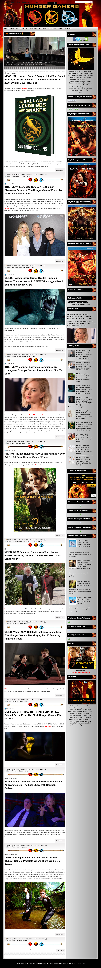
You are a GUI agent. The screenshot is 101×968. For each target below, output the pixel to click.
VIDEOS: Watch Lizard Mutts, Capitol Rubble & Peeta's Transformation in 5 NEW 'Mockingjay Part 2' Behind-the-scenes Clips (34, 281)
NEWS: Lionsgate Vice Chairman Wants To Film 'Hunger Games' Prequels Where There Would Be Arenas (32, 861)
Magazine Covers (44, 28)
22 (47, 68)
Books (60, 28)
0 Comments (40, 174)
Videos (6, 28)
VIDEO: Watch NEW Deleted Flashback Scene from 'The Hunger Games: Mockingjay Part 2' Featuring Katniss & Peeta (32, 635)
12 (27, 68)
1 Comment (39, 265)
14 (31, 68)
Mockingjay (15, 356)
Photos (18, 28)
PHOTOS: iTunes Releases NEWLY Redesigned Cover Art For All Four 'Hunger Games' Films (34, 455)
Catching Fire (16, 541)
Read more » (59, 170)
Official (25, 28)
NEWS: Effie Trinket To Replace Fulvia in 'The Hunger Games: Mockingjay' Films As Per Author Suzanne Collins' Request (84, 354)
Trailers (12, 2)
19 (41, 68)
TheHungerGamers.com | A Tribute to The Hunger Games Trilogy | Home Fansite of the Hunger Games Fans (56, 963)
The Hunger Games (28, 267)
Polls (54, 28)
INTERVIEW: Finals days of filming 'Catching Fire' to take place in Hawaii (84, 583)
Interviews (33, 28)
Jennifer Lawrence (17, 847)
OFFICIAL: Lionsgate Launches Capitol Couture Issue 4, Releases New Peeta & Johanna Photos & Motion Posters (84, 414)
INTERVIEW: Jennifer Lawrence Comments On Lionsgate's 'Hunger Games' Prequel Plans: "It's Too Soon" (33, 370)
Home (6, 2)
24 (51, 68)
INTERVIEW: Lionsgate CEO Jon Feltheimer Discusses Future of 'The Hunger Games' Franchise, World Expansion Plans (33, 190)
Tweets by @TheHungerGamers (80, 304)
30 (63, 68)
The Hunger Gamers (20, 174)
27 (57, 68)
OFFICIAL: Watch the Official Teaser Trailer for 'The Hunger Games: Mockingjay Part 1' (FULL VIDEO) (83, 461)
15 (33, 68)
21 (45, 68)
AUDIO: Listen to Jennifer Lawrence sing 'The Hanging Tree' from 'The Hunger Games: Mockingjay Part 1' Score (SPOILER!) (80, 564)
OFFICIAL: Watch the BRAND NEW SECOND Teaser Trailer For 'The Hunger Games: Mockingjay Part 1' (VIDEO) (84, 449)
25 (53, 68)
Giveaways (67, 28)
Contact (36, 2)
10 (23, 68)
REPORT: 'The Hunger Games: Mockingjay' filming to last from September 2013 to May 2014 (80, 544)
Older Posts (60, 950)
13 (29, 68)
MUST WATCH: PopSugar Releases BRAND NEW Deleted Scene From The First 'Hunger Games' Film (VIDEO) (33, 715)
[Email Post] (45, 174)
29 (61, 68)
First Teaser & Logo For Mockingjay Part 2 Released (28, 62)
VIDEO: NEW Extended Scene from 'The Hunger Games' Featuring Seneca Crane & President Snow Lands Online (32, 555)
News (12, 28)
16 (35, 68)
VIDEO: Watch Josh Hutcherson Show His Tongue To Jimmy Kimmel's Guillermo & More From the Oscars (84, 437)
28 (59, 68)
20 (43, 68)
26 (55, 68)
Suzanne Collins (26, 2)
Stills (18, 2)
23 (49, 68)
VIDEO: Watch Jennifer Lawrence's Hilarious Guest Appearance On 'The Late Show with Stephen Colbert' (33, 785)
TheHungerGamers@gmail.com (80, 672)
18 (39, 68)
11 (25, 68)
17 (37, 68)
